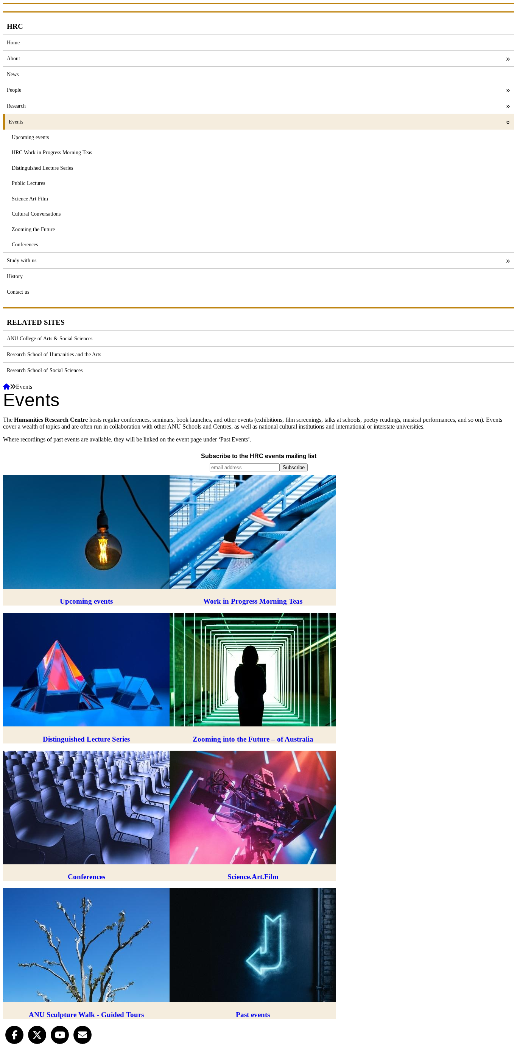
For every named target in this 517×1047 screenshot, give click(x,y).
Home (13, 42)
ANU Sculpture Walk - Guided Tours (86, 1015)
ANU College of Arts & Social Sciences (49, 338)
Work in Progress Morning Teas (252, 601)
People (14, 90)
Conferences (25, 244)
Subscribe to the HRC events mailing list (258, 456)
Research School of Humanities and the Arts (54, 354)
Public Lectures (28, 183)
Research (16, 106)
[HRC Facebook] (14, 1034)
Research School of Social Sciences (45, 370)
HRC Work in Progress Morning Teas (52, 152)
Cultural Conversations (36, 214)
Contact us (18, 292)
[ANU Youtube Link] (59, 1034)
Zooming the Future (33, 229)
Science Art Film (30, 199)
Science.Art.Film (253, 877)
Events (16, 122)
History (15, 276)
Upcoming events (30, 137)
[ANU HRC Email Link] (82, 1034)
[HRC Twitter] (37, 1034)
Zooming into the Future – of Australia (253, 739)
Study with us (21, 260)
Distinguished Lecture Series (42, 168)
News (13, 74)
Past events (253, 1015)
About (13, 58)
